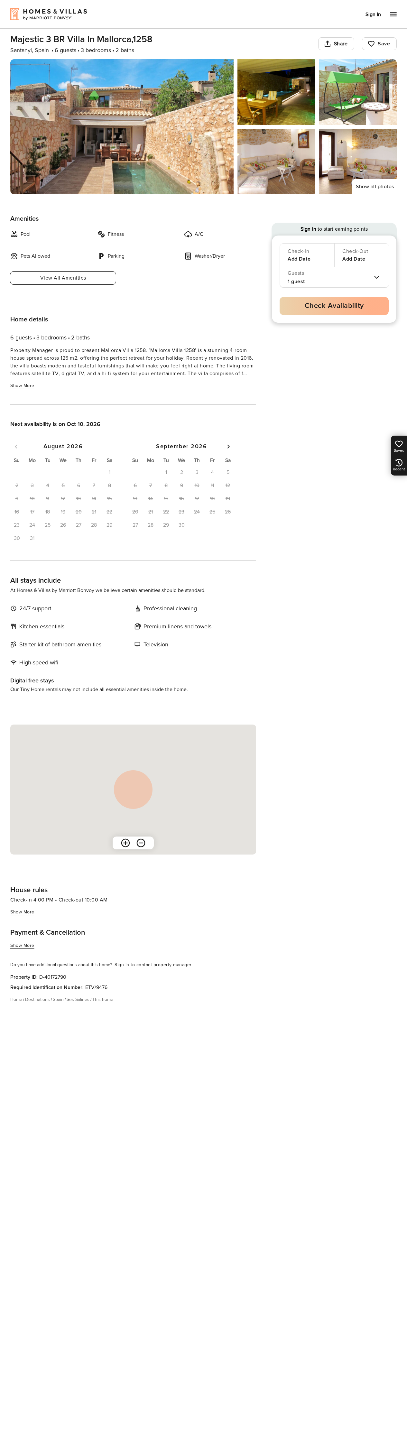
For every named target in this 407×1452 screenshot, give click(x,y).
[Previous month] (16, 446)
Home (16, 999)
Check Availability (334, 305)
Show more (22, 385)
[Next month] (228, 446)
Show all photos (375, 186)
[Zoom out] (141, 843)
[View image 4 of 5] (276, 161)
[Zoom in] (125, 843)
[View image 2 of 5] (276, 92)
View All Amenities (63, 278)
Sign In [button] (373, 14)
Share (341, 44)
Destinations (37, 999)
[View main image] (122, 126)
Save (384, 44)
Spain (58, 999)
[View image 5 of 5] (358, 161)
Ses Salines (78, 999)
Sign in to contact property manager (153, 964)
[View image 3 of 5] (358, 92)
